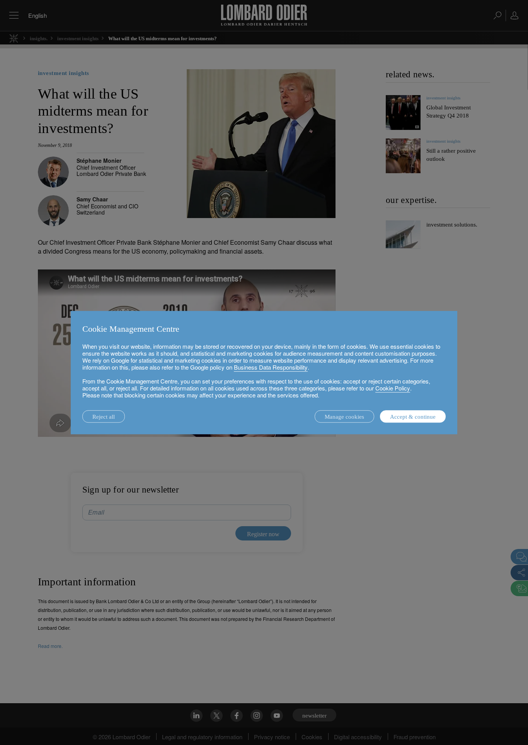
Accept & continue (413, 417)
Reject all (103, 417)
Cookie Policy (392, 388)
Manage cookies (344, 417)
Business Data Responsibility (271, 367)
